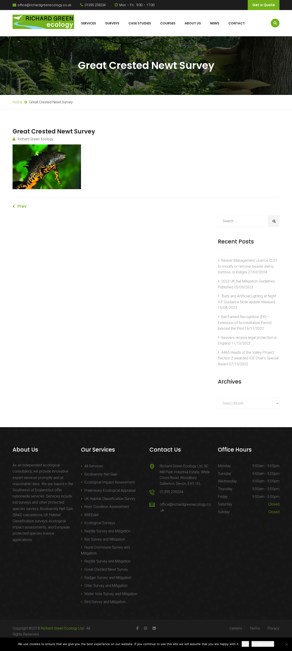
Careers (235, 628)
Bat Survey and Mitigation (104, 539)
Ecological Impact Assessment (109, 482)
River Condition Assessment (106, 507)
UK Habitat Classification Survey (110, 499)
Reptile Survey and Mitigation (107, 531)
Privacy (273, 628)
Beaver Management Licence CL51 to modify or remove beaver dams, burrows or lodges (247, 266)
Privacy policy (262, 644)
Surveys (112, 23)
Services (88, 23)
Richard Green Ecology (35, 139)
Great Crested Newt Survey (106, 569)
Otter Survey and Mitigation (106, 585)
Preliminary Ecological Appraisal (110, 490)
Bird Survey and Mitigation (105, 602)
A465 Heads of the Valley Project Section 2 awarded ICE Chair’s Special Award (248, 358)
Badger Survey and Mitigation (107, 577)
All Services (93, 466)
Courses (167, 23)
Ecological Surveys (99, 523)
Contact (236, 23)
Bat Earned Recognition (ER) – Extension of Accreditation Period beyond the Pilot (244, 323)
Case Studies (139, 23)
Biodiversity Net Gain (100, 474)
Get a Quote (263, 5)
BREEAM (91, 515)
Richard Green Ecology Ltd (62, 628)
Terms (255, 628)
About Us (193, 23)
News (214, 23)
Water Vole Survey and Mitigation (110, 594)
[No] (286, 644)
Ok (245, 644)
